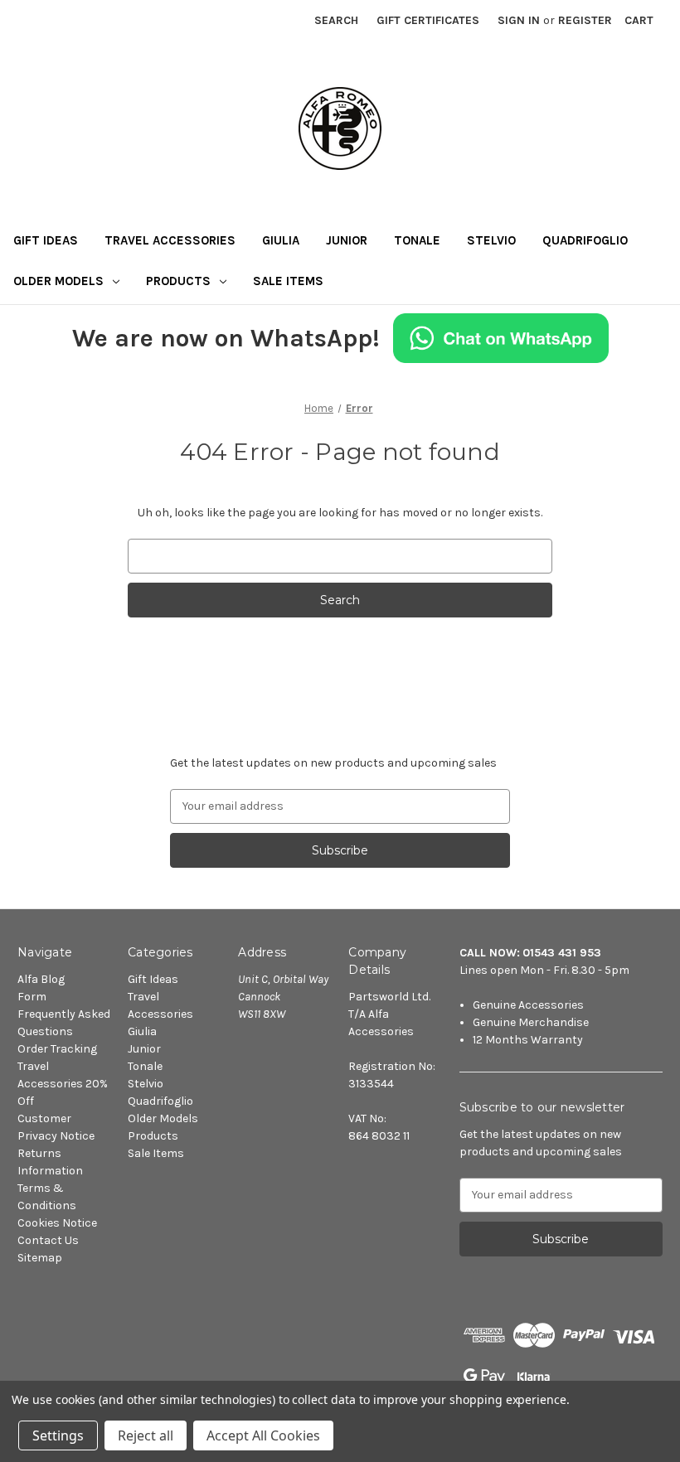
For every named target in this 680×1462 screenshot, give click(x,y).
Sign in (519, 20)
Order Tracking (57, 1049)
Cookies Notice (57, 1223)
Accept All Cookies (263, 1435)
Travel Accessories (170, 240)
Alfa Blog (41, 979)
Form (31, 997)
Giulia (280, 240)
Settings (58, 1435)
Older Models (58, 281)
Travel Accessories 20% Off (62, 1083)
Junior (346, 240)
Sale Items (288, 281)
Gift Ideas (45, 240)
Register (585, 20)
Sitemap (39, 1258)
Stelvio (491, 240)
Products (178, 281)
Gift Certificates (427, 20)
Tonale (417, 240)
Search (336, 20)
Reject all (145, 1435)
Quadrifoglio (585, 240)
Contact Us (48, 1240)
